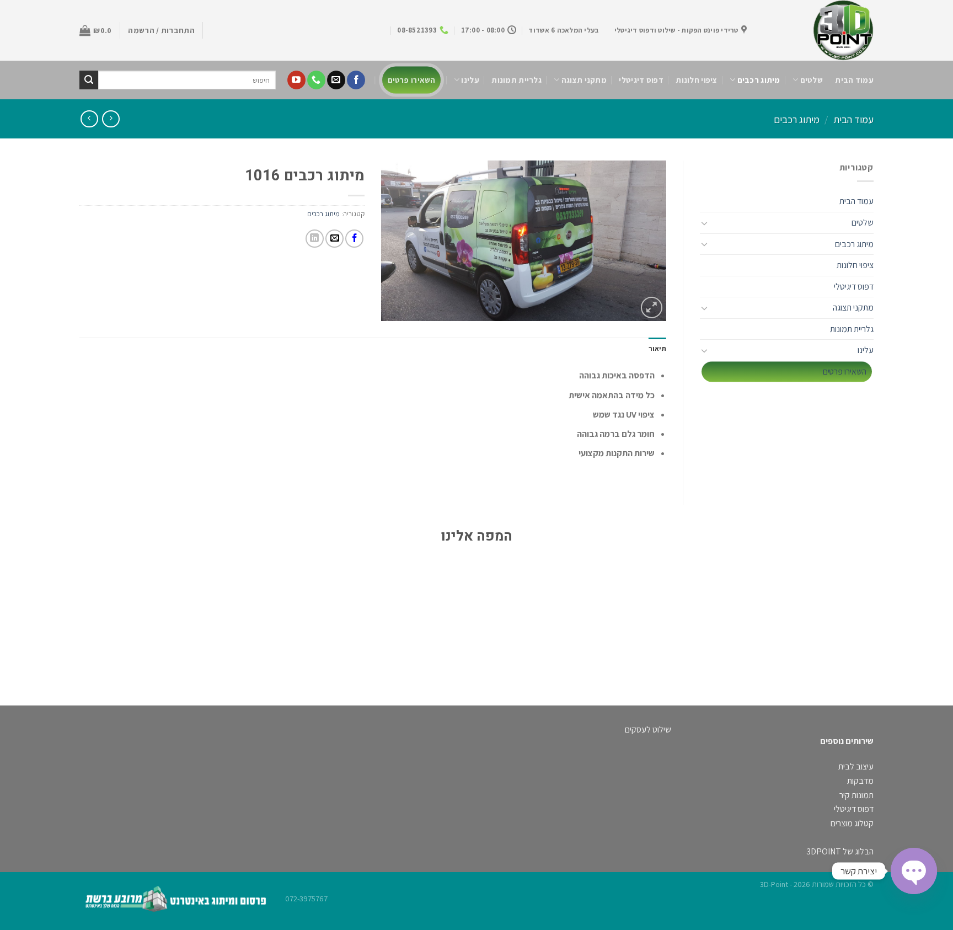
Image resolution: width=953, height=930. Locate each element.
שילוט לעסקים (648, 729)
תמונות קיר (856, 795)
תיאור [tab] (657, 348)
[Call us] (316, 80)
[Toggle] (704, 222)
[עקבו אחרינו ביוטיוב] (296, 80)
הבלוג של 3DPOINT (840, 851)
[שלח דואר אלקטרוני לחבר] (334, 238)
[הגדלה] (651, 307)
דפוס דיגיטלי (641, 79)
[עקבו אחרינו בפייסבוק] (356, 80)
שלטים (811, 79)
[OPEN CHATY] (914, 871)
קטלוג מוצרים (852, 823)
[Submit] (88, 80)
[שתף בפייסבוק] (354, 238)
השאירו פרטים (411, 79)
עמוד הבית (854, 79)
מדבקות (860, 781)
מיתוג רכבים (758, 79)
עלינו (470, 79)
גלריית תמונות (516, 79)
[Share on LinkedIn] (315, 238)
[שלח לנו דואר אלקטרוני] (336, 80)
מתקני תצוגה (584, 79)
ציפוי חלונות (696, 79)
